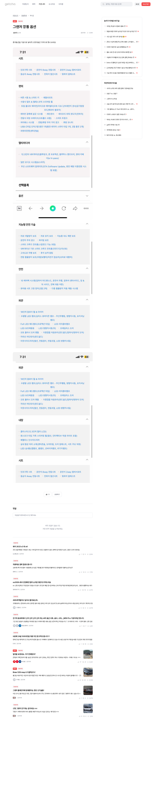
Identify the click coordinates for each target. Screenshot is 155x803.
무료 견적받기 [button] (146, 4)
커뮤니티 (42, 4)
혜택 (33, 4)
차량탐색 (25, 4)
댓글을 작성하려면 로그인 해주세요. (25, 515)
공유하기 (57, 494)
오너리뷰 (52, 4)
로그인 (137, 4)
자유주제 (24, 16)
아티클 (61, 4)
